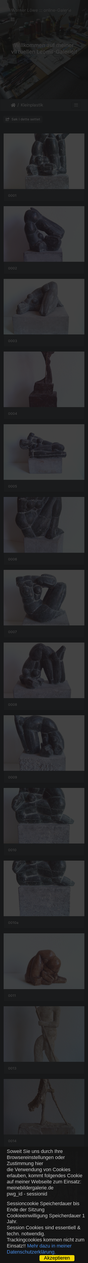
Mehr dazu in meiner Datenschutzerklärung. (39, 1249)
